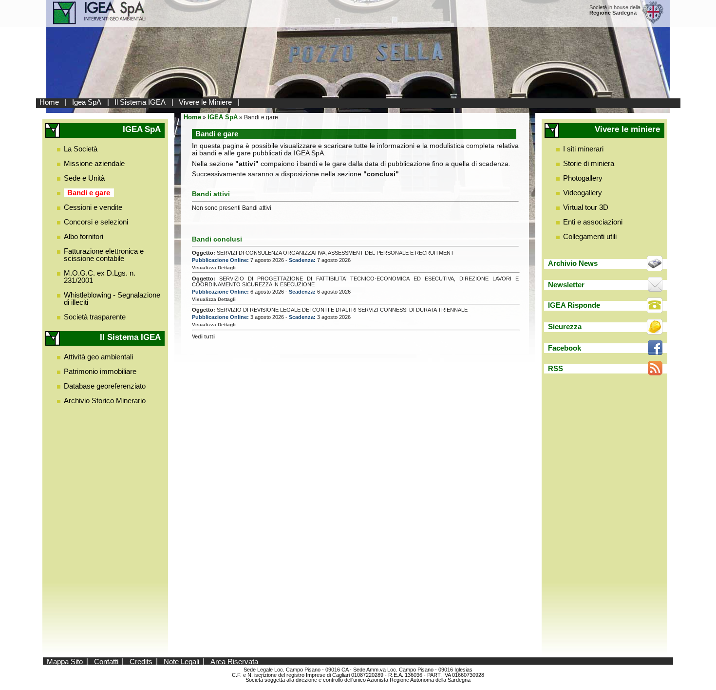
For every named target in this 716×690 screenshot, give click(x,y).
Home (49, 102)
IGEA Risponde (574, 305)
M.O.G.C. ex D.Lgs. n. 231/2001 (99, 276)
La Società (80, 149)
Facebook (564, 348)
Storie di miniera (588, 163)
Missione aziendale (94, 163)
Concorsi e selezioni (96, 222)
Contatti (106, 661)
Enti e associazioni (592, 222)
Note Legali (181, 661)
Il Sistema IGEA (140, 102)
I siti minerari (583, 149)
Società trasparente (95, 317)
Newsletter (566, 284)
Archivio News (573, 263)
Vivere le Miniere (205, 102)
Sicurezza (565, 326)
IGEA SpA (222, 117)
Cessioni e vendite (93, 207)
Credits (141, 661)
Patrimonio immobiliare (100, 371)
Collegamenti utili (590, 236)
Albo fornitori (83, 236)
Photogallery (583, 178)
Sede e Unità (84, 178)
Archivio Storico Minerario (105, 400)
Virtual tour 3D (585, 207)
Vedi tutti (203, 336)
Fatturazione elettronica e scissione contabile (104, 254)
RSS (555, 368)
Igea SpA (86, 102)
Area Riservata (234, 661)
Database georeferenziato (105, 386)
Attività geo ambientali (98, 357)
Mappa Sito (65, 661)
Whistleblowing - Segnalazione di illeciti (112, 298)
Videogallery (582, 192)
